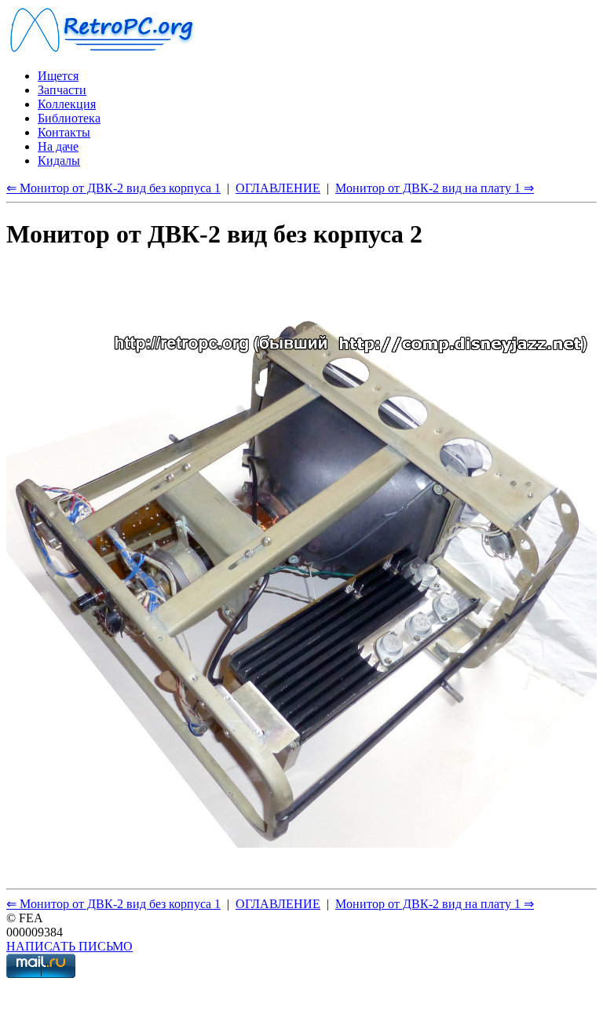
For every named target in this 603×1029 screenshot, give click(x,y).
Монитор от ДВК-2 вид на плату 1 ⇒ (434, 188)
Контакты (64, 132)
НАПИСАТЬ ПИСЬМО (69, 946)
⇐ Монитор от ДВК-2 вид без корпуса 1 (113, 188)
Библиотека (69, 118)
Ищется (58, 75)
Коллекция (67, 104)
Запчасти (62, 90)
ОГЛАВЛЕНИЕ (278, 188)
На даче (58, 146)
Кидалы (59, 160)
